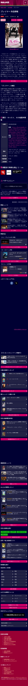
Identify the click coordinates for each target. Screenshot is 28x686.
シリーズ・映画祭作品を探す (13, 537)
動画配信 (19, 20)
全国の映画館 (7, 651)
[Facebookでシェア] (11, 283)
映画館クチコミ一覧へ (13, 605)
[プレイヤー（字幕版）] (9, 172)
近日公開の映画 (7, 640)
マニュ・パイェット (21, 145)
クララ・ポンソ (13, 146)
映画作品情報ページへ (6, 623)
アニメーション (18, 595)
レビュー (13, 20)
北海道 (2, 576)
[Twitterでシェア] (16, 283)
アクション (3, 595)
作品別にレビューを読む (10, 644)
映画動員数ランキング (9, 659)
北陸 (16, 579)
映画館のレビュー (8, 652)
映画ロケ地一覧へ (13, 607)
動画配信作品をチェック (13, 439)
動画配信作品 (7, 669)
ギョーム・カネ (21, 138)
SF (2, 598)
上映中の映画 (7, 636)
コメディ (7, 16)
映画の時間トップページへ (7, 625)
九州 (2, 585)
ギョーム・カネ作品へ (13, 275)
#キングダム (4, 534)
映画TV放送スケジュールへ (13, 561)
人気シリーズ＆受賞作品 (10, 641)
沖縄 (16, 585)
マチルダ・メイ (21, 141)
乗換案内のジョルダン (9, 677)
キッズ (16, 598)
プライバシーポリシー (21, 677)
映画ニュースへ (13, 483)
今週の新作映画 (7, 638)
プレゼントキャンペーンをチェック (13, 366)
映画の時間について (13, 619)
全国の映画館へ (13, 589)
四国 (16, 582)
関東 (16, 571)
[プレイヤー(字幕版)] (17, 172)
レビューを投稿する (13, 197)
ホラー (16, 601)
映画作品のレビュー (9, 643)
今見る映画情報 (7, 672)
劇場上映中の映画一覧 (13, 415)
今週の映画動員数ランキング (7, 391)
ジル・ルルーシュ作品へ (13, 261)
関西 (2, 574)
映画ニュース (7, 667)
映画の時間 (3, 7)
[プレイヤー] (3, 172)
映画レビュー (13, 525)
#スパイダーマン (5, 532)
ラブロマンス (13, 16)
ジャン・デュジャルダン (18, 127)
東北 (16, 576)
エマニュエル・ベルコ (14, 132)
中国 (2, 582)
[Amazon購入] (14, 49)
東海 (16, 574)
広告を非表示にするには (20, 329)
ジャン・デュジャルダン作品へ (13, 247)
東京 (2, 571)
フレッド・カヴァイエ (20, 130)
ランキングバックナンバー (10, 660)
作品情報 (10, 7)
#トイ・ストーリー (21, 532)
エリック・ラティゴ (21, 133)
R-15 (2, 16)
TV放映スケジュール (9, 670)
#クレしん (12, 532)
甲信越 (2, 579)
